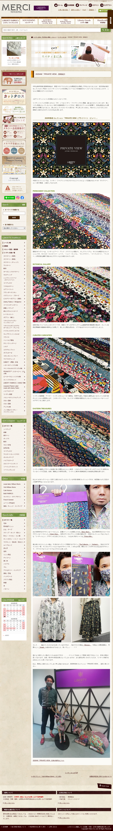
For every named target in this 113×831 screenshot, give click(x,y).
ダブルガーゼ (8, 353)
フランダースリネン (10, 292)
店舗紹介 (91, 10)
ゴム (5, 567)
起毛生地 (6, 448)
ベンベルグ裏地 (9, 340)
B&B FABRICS (8, 493)
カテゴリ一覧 (8, 426)
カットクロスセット (10, 380)
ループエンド (8, 545)
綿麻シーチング (9, 308)
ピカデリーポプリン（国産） (13, 298)
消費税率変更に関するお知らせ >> (100, 776)
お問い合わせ (53, 827)
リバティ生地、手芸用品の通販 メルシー (44, 37)
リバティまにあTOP (71, 773)
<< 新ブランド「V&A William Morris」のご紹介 (46, 776)
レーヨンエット (9, 314)
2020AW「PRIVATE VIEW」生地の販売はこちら (48, 760)
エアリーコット (9, 289)
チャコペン (7, 558)
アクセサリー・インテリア (12, 570)
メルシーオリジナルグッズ (12, 397)
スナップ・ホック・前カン (12, 532)
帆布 (5, 268)
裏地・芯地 (7, 573)
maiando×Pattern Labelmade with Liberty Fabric (11, 387)
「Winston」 (87, 645)
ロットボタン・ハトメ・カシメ (14, 539)
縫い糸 (6, 561)
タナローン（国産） (10, 256)
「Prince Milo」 (88, 536)
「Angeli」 (42, 647)
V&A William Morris (10, 487)
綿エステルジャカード (11, 311)
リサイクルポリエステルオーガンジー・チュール (11, 327)
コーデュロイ (8, 283)
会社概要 (5, 827)
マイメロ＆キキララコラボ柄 (13, 368)
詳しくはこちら (10, 803)
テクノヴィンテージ (10, 343)
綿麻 (5, 432)
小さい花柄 (7, 404)
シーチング (7, 429)
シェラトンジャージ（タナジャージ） (10, 279)
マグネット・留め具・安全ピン (14, 542)
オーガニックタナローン (11, 271)
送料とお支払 (75, 10)
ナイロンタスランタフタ (11, 331)
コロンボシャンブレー (11, 356)
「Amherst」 (95, 544)
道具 (5, 551)
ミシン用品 (7, 554)
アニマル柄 (7, 407)
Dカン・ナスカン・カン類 (12, 536)
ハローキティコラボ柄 (11, 365)
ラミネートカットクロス (11, 454)
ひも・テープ (8, 529)
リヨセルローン (9, 286)
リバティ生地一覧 (9, 253)
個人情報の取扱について (18, 827)
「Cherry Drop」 (54, 534)
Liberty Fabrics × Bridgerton (12, 302)
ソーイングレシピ (9, 470)
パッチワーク (8, 576)
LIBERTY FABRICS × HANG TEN (14, 383)
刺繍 (5, 582)
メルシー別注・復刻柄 (11, 249)
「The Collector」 (83, 544)
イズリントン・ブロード (11, 295)
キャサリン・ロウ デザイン (12, 496)
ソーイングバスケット (11, 467)
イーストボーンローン (11, 305)
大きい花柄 (7, 400)
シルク (6, 346)
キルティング (8, 275)
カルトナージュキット (11, 463)
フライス (6, 337)
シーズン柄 (7, 243)
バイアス (6, 564)
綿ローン (6, 435)
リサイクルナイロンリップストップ (10, 321)
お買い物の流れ (63, 10)
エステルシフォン (9, 349)
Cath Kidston (8, 490)
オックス (6, 438)
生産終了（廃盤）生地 (11, 362)
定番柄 (6, 246)
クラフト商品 (8, 579)
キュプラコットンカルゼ (11, 334)
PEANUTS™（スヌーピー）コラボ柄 (14, 372)
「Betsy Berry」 (85, 532)
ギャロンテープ (9, 457)
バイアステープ (9, 391)
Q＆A (84, 10)
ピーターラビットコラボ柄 (12, 376)
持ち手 (6, 548)
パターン (6, 589)
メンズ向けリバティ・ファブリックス (11, 411)
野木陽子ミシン (9, 526)
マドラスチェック (9, 359)
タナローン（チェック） (11, 262)
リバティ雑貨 (8, 394)
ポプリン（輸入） (9, 317)
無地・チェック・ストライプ (13, 506)
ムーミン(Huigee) (9, 503)
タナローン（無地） (10, 259)
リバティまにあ (62, 37)
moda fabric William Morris (12, 484)
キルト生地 (7, 445)
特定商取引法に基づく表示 (37, 827)
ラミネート (7, 265)
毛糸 (5, 523)
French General (8, 500)
